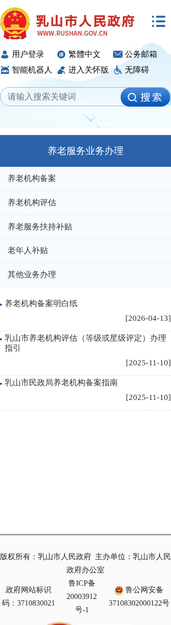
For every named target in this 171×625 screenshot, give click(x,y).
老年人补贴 (28, 250)
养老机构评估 (32, 202)
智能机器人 (32, 69)
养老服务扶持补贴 (40, 226)
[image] (145, 97)
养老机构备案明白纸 (41, 303)
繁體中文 (84, 54)
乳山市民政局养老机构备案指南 (61, 382)
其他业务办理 (32, 274)
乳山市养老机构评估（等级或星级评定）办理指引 (85, 343)
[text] (63, 97)
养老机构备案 (32, 178)
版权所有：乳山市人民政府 (45, 557)
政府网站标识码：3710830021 (28, 596)
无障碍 (137, 69)
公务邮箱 (141, 54)
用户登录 (28, 54)
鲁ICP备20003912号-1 (81, 596)
